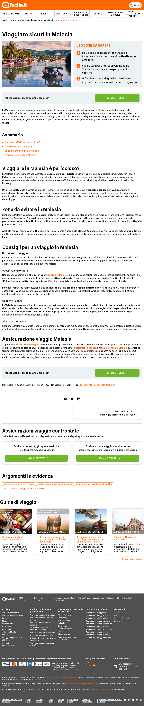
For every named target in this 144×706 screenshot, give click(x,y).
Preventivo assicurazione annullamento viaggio (40, 628)
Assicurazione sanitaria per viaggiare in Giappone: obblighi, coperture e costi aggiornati (90, 540)
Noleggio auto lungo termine (133, 13)
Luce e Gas (6, 626)
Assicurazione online (10, 613)
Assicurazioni (11, 14)
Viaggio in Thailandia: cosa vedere (125, 538)
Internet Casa (7, 624)
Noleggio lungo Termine (12, 637)
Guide (116, 613)
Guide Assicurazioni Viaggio (40, 20)
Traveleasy (62, 618)
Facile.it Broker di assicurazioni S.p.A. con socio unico (62, 678)
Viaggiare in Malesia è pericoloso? (22, 142)
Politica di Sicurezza (39, 700)
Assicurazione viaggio (13, 20)
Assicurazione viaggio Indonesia (99, 629)
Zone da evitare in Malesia (18, 146)
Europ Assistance (65, 629)
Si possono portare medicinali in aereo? (12, 538)
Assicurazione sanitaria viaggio (42, 615)
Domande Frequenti (122, 618)
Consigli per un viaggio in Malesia (21, 150)
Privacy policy (29, 700)
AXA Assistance (64, 620)
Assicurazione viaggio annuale (42, 632)
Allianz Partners (64, 615)
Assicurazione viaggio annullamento (108, 446)
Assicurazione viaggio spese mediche (36, 446)
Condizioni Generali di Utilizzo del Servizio (12, 700)
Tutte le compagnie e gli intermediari (67, 638)
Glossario (118, 621)
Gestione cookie (61, 700)
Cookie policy (51, 700)
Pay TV (5, 635)
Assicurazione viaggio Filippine (98, 637)
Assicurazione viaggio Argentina (99, 624)
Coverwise (62, 626)
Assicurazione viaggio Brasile (98, 621)
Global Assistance (65, 634)
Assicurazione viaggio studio (41, 635)
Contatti (5, 643)
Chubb (60, 631)
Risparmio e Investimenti (81, 14)
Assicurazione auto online (12, 615)
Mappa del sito (8, 646)
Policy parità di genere (73, 700)
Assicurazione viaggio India (97, 632)
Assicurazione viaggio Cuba (97, 618)
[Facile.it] (14, 7)
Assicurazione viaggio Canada (98, 615)
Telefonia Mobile (9, 632)
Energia (98, 14)
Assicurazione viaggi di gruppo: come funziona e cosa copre (53, 539)
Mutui (28, 14)
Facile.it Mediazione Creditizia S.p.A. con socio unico (80, 684)
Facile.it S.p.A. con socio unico (102, 689)
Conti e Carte (63, 14)
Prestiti (45, 14)
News (116, 615)
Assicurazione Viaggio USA (96, 613)
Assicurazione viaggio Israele (97, 635)
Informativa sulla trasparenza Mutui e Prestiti (110, 700)
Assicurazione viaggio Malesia (20, 155)
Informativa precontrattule (87, 700)
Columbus (62, 623)
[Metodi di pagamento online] (25, 664)
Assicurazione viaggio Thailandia (99, 626)
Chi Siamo (6, 640)
